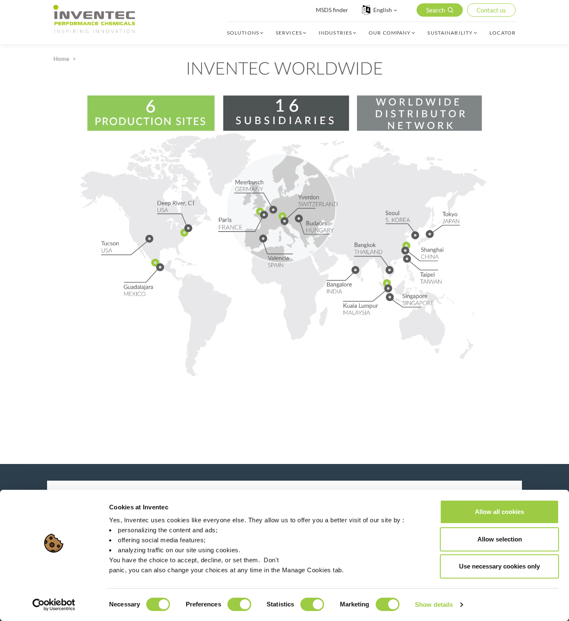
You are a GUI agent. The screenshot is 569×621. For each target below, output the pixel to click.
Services (289, 33)
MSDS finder (332, 9)
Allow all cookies (499, 511)
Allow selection (499, 539)
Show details (434, 604)
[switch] (239, 604)
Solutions (243, 33)
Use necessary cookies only (499, 566)
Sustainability (450, 33)
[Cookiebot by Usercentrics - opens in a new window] (53, 605)
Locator (502, 33)
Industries (335, 33)
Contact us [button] (491, 10)
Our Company (390, 33)
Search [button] (435, 10)
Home (61, 58)
